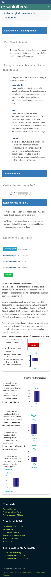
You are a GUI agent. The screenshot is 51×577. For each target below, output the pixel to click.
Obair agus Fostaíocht (12, 512)
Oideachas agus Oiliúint (13, 515)
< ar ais (8, 275)
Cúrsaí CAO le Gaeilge (12, 553)
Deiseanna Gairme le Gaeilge (15, 559)
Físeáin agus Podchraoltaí (14, 535)
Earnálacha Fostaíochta (13, 526)
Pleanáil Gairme (9, 509)
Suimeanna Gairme (11, 532)
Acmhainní (7, 541)
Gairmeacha (8, 529)
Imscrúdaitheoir (19, 85)
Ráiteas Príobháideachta (34, 572)
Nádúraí (15, 139)
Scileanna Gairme (10, 539)
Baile (3, 2)
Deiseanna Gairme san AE (14, 556)
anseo (4, 332)
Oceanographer (10, 249)
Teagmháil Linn (8, 575)
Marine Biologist (10, 255)
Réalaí (14, 110)
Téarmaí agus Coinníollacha (13, 572)
